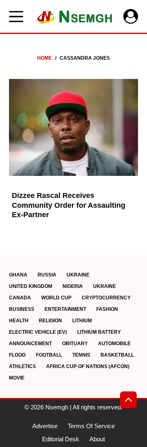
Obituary (75, 343)
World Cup (56, 298)
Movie (16, 378)
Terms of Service (91, 425)
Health (19, 320)
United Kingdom (30, 286)
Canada (20, 298)
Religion (50, 320)
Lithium (82, 320)
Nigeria (72, 286)
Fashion (107, 309)
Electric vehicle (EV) (38, 332)
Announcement (30, 343)
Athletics (22, 366)
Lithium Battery (99, 332)
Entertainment (65, 309)
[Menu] (16, 16)
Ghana (18, 275)
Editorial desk (60, 439)
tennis (81, 355)
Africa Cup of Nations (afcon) (87, 366)
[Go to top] (128, 399)
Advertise (45, 425)
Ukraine (78, 275)
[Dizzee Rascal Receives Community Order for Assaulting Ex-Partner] (73, 127)
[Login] (130, 16)
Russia (47, 275)
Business (21, 309)
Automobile (114, 343)
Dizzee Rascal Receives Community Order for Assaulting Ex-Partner (68, 205)
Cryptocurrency (106, 298)
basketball (117, 355)
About (97, 439)
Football (49, 355)
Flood (17, 355)
